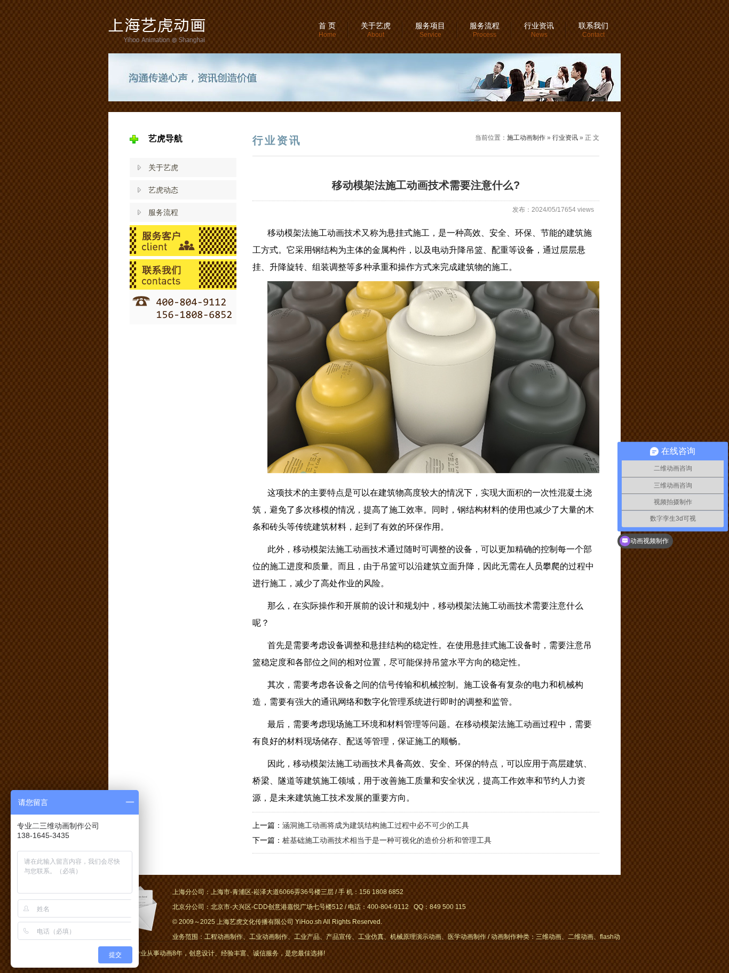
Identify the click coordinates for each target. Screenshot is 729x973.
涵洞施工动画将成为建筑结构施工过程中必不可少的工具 (375, 825)
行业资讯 (539, 29)
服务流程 (485, 29)
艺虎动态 (163, 190)
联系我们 (593, 29)
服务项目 (430, 29)
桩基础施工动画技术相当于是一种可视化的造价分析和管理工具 (387, 840)
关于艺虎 (376, 29)
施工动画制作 (526, 137)
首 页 (327, 29)
